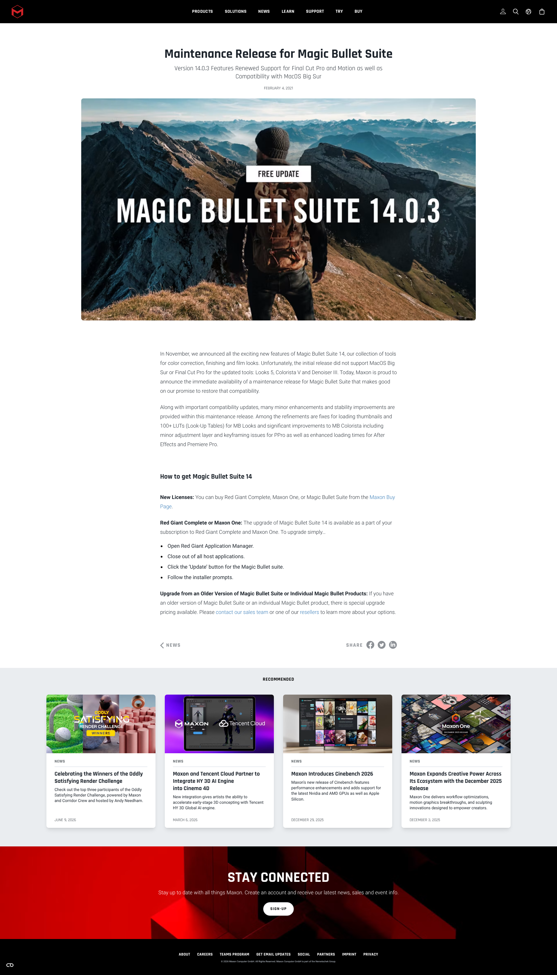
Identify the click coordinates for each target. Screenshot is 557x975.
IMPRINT (349, 954)
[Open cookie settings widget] (10, 965)
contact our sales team (242, 612)
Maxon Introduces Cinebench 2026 (332, 774)
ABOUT (184, 954)
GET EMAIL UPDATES (273, 954)
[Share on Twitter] (382, 645)
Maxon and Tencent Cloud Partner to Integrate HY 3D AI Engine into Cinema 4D (216, 781)
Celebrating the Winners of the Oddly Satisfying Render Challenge (99, 777)
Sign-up (278, 908)
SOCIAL (304, 954)
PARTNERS (326, 954)
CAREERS (205, 954)
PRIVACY (371, 954)
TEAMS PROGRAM (234, 954)
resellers (309, 612)
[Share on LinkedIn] (393, 645)
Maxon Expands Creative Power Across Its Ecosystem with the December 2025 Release (456, 781)
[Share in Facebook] (370, 645)
